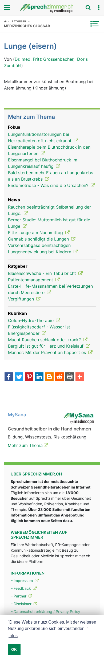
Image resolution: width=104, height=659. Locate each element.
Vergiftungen (21, 299)
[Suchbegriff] (88, 7)
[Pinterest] (29, 377)
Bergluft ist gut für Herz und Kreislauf (46, 346)
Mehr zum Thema (25, 445)
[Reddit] (59, 377)
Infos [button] (13, 635)
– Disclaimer (22, 603)
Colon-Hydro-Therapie (31, 320)
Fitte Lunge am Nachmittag (36, 232)
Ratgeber (19, 21)
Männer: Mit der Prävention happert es (47, 352)
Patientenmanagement (31, 279)
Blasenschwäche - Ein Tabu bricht (42, 273)
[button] (98, 7)
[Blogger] (49, 377)
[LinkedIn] (39, 377)
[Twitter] (19, 377)
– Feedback (21, 588)
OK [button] (14, 649)
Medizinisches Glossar (27, 26)
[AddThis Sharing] (80, 377)
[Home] (6, 21)
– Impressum (22, 580)
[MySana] (78, 417)
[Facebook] (9, 377)
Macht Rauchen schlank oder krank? (45, 339)
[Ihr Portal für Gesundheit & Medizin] (52, 8)
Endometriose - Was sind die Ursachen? (49, 185)
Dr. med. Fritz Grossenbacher (44, 59)
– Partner (19, 596)
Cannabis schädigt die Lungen (39, 239)
